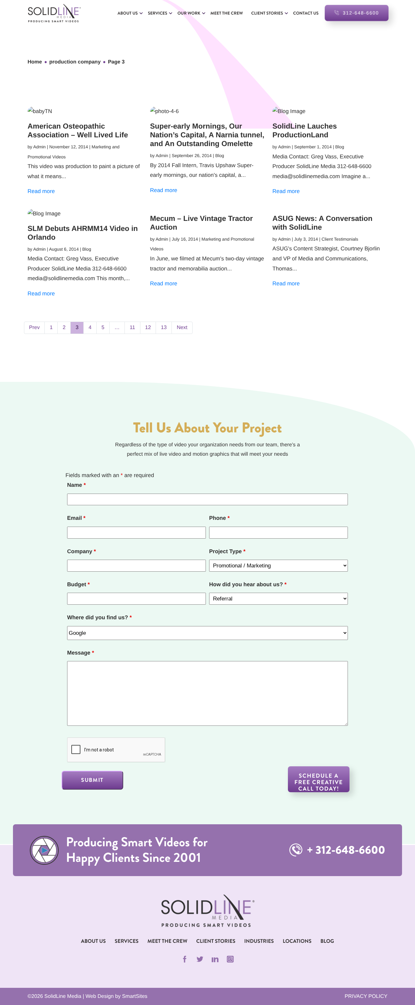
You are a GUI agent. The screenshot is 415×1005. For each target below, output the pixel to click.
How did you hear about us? (248, 584)
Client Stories (267, 13)
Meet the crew (226, 13)
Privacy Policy (366, 996)
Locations (297, 941)
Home (35, 62)
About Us (128, 13)
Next (182, 327)
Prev (34, 327)
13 (164, 327)
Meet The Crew (167, 941)
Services (157, 13)
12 (148, 327)
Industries (259, 941)
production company (75, 62)
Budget (78, 584)
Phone (219, 518)
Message (80, 653)
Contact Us (306, 13)
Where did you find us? (99, 617)
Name (76, 485)
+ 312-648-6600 (344, 850)
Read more (41, 191)
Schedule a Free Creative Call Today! (318, 782)
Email (76, 518)
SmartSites (134, 996)
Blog (327, 941)
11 (132, 327)
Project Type (227, 551)
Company (81, 551)
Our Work (188, 13)
